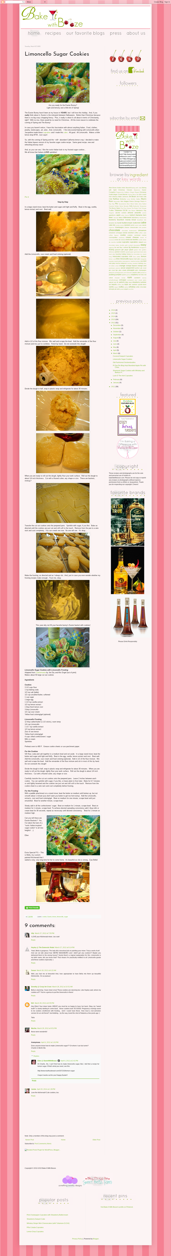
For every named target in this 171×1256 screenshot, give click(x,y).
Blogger (96, 1239)
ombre (113, 265)
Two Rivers (131, 210)
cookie (44, 916)
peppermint (130, 268)
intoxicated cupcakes (120, 256)
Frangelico (112, 192)
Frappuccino (120, 192)
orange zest (142, 266)
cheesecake (134, 227)
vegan (116, 287)
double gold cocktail (126, 245)
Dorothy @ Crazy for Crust (41, 987)
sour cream (138, 280)
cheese (126, 227)
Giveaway (143, 192)
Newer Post (29, 1140)
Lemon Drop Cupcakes (35, 1232)
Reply (33, 940)
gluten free (137, 249)
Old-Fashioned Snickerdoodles (124, 362)
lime (118, 259)
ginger (127, 249)
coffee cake (142, 233)
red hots (141, 274)
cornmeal (137, 235)
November (117, 328)
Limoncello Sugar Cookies (122, 359)
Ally (32, 933)
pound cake (136, 272)
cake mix (112, 225)
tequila (114, 284)
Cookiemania (41, 673)
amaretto (138, 213)
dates (117, 245)
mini (141, 261)
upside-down (142, 284)
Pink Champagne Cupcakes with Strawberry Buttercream (47, 1215)
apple (118, 215)
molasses (124, 263)
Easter (49, 916)
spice (144, 280)
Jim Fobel (140, 196)
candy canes (120, 225)
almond (130, 213)
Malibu (138, 199)
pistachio (111, 272)
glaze (131, 250)
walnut (126, 287)
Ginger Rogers (134, 192)
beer (111, 217)
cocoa (125, 233)
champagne (119, 227)
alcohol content (120, 213)
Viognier (111, 213)
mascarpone (126, 261)
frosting (111, 250)
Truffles (111, 210)
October (116, 332)
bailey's (132, 215)
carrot (132, 225)
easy (143, 244)
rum (129, 277)
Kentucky (123, 199)
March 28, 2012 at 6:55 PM (44, 1003)
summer (143, 282)
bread (134, 220)
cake (65, 132)
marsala (111, 261)
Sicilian (117, 206)
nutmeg (140, 263)
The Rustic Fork (136, 208)
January (116, 383)
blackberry (135, 217)
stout (130, 282)
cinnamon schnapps (115, 233)
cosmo (144, 235)
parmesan (112, 268)
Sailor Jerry (138, 204)
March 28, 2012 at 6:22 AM (46, 970)
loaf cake (137, 259)
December (117, 325)
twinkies (134, 284)
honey (129, 254)
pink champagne (140, 270)
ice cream (143, 254)
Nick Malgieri (125, 201)
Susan (33, 970)
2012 (113, 323)
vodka (121, 287)
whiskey (132, 287)
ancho (144, 213)
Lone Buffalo (131, 199)
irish (130, 256)
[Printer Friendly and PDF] (32, 909)
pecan (123, 268)
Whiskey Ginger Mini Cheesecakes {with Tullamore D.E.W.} (48, 1223)
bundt (119, 223)
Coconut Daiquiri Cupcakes (123, 356)
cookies (130, 235)
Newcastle (117, 201)
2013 (113, 319)
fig (130, 247)
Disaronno (137, 190)
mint (144, 261)
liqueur (131, 259)
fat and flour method (121, 247)
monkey (129, 263)
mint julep (112, 263)
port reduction (128, 272)
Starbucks (136, 206)
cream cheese (132, 237)
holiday (124, 254)
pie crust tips (113, 270)
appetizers (112, 215)
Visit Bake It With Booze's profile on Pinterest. (117, 1207)
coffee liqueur (113, 235)
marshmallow (118, 261)
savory (144, 278)
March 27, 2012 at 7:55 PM (44, 933)
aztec (123, 215)
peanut (118, 268)
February (116, 379)
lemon (54, 916)
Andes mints (121, 187)
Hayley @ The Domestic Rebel (42, 947)
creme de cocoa (119, 239)
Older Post (96, 1140)
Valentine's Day (141, 210)
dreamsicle (136, 245)
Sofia (130, 206)
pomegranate (119, 272)
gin (122, 250)
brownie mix (113, 223)
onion (117, 265)
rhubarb (117, 278)
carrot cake (138, 225)
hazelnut (118, 254)
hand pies (143, 252)
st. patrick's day (122, 282)
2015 (113, 313)
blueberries (142, 217)
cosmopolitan (113, 237)
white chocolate (141, 287)
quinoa (128, 274)
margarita (143, 259)
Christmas (121, 190)
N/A (32, 1003)
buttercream (127, 223)
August (116, 338)
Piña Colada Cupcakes (35, 1227)
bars (144, 215)
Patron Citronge (134, 201)
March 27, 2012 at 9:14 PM (64, 947)
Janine (33, 1089)
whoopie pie (112, 289)
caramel (127, 225)
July (114, 341)
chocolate (114, 230)
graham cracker (120, 252)
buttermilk (136, 223)
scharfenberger (113, 280)
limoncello (60, 916)
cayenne (111, 227)
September (117, 335)
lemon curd (112, 259)
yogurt (126, 289)
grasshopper (129, 252)
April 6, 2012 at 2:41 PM (69, 1061)
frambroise (135, 247)
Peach (142, 201)
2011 (113, 387)
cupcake (125, 242)
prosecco (143, 272)
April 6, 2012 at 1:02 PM (49, 1042)
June (115, 344)
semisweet (130, 280)
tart (110, 284)
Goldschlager (113, 194)
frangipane (143, 247)
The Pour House (126, 208)
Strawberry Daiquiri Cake (36, 1219)
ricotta (123, 278)
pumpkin (118, 275)
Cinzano (129, 190)
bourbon (120, 220)
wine (118, 289)
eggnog (111, 247)
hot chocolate (135, 254)
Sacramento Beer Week (126, 204)
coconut (131, 233)
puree (124, 274)
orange (122, 265)
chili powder (142, 227)
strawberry (136, 282)
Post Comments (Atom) (43, 1144)
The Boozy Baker (114, 208)
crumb (140, 239)
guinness (137, 252)
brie (145, 220)
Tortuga (144, 208)
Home (63, 1140)
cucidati (118, 242)
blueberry (112, 220)
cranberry (122, 237)
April (115, 350)
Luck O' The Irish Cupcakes (123, 376)
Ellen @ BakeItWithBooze (47, 1061)
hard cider (112, 254)
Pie (116, 204)
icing (110, 256)
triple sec (128, 284)
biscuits (116, 217)
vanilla (111, 287)
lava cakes (136, 256)
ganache (118, 249)
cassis (144, 225)
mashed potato (135, 261)
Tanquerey (143, 206)
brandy (128, 220)
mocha (118, 263)
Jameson (125, 196)
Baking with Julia (136, 187)
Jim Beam (132, 197)
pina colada (122, 270)
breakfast (140, 220)
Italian (120, 196)
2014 (113, 316)
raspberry (134, 275)
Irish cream (142, 194)
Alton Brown (113, 187)
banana (139, 215)
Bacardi (128, 187)
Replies (36, 1056)
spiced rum (112, 282)
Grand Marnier (123, 194)
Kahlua (116, 199)
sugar (66, 916)
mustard (135, 263)
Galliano (126, 192)
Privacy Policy (77, 1239)
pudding (112, 275)
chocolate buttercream (129, 230)
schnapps (122, 280)
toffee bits (120, 284)
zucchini (131, 289)
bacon (127, 215)
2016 (113, 310)
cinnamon (142, 230)
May (115, 347)
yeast (122, 289)
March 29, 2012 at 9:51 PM (47, 1028)
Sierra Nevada (124, 206)
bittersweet (127, 217)
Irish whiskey (113, 196)
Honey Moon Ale (133, 194)
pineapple (131, 270)
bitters (121, 217)
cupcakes (47, 132)
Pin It (27, 197)
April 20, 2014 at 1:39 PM (46, 1089)
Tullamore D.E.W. (121, 210)
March (115, 353)
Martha (33, 1028)
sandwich (137, 278)
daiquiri (141, 242)
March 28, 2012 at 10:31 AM (62, 987)
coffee (136, 233)
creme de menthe (131, 240)
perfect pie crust (140, 268)
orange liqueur (131, 266)
